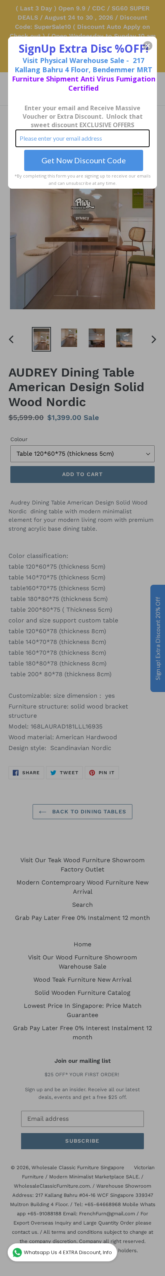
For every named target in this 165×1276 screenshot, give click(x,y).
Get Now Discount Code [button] (83, 160)
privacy (82, 218)
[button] (147, 45)
